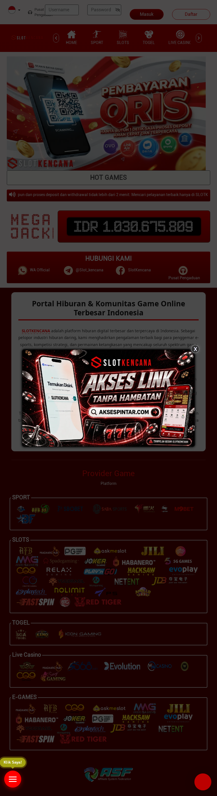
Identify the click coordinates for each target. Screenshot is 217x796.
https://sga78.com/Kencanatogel (154, 729)
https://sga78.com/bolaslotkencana (156, 743)
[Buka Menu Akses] (12, 779)
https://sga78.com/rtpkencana (151, 715)
